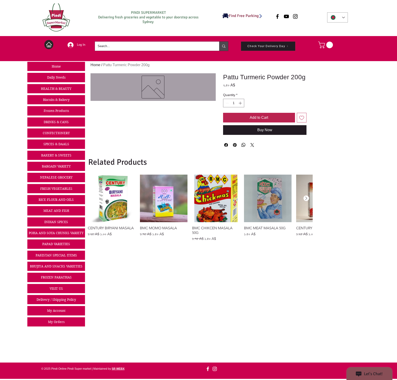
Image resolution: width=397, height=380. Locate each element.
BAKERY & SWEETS (56, 155)
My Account (56, 311)
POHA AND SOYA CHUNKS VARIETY (56, 233)
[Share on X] (252, 145)
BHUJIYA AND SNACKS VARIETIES (56, 266)
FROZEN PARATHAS (56, 277)
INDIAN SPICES (56, 222)
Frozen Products (56, 111)
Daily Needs (56, 77)
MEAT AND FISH (56, 211)
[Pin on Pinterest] (235, 145)
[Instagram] (215, 369)
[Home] (48, 44)
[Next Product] (306, 198)
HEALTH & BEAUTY (56, 89)
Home (56, 66)
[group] (200, 208)
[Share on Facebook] (226, 145)
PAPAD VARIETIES (56, 244)
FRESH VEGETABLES (56, 189)
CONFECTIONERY (56, 133)
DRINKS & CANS (56, 122)
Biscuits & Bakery (56, 100)
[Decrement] (227, 103)
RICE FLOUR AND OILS (56, 200)
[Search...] (223, 46)
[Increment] (241, 103)
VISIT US (56, 288)
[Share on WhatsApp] (243, 145)
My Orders (56, 322)
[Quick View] (111, 198)
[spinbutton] (234, 103)
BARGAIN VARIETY (56, 166)
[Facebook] (208, 369)
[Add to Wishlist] (301, 117)
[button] (326, 45)
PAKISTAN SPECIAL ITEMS (56, 255)
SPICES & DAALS (56, 144)
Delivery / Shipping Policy (56, 300)
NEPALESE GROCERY (56, 177)
